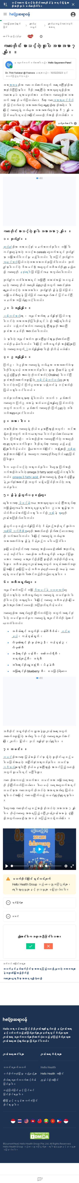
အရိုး (51, 513)
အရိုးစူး (71, 449)
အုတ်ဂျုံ (7, 247)
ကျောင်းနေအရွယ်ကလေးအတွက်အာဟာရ (60, 25)
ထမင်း (7, 757)
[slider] (20, 866)
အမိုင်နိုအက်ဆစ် (47, 380)
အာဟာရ (13, 85)
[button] (39, 36)
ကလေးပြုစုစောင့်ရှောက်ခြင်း (11, 25)
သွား (59, 513)
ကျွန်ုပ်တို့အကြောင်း (49, 1079)
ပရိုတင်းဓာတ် (11, 316)
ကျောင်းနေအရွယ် (33, 25)
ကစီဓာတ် (9, 767)
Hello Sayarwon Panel (59, 62)
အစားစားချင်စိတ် (63, 100)
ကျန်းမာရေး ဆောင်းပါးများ (13, 1054)
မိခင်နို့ (24, 503)
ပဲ (26, 349)
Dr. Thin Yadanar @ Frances (20, 72)
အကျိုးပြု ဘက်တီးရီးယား (15, 531)
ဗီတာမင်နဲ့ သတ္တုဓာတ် (49, 590)
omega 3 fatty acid (25, 477)
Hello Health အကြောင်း (52, 1073)
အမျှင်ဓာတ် (10, 262)
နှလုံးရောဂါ (24, 272)
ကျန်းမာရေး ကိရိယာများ (51, 1054)
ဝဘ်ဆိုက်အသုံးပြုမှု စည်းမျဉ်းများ (20, 1073)
